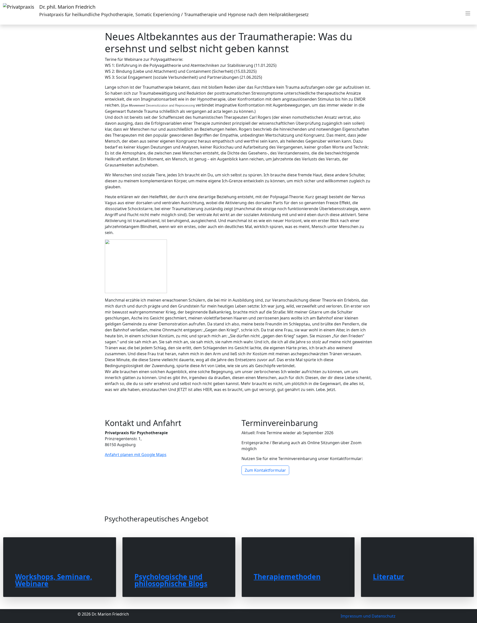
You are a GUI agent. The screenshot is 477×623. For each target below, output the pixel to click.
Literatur (388, 576)
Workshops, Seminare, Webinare (53, 579)
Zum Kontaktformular (265, 470)
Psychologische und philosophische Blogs (170, 579)
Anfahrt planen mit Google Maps (135, 454)
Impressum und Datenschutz (368, 616)
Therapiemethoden (287, 576)
